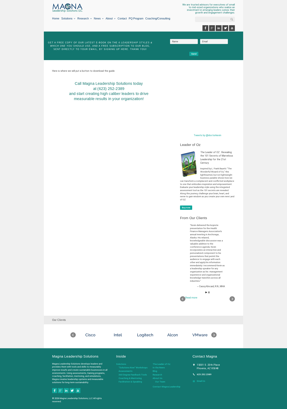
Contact (122, 18)
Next (232, 299)
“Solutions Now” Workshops (133, 367)
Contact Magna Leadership (166, 386)
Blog (155, 371)
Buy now (186, 207)
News (98, 18)
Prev (182, 299)
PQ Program (136, 18)
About (110, 18)
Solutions (67, 18)
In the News (159, 367)
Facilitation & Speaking (130, 381)
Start (206, 292)
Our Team (160, 381)
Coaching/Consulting (157, 18)
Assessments (125, 371)
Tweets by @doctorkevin (207, 135)
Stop (209, 292)
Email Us (201, 381)
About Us (157, 378)
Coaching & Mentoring (130, 378)
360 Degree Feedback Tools (133, 374)
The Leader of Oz (161, 364)
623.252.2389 (204, 374)
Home (55, 18)
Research (83, 18)
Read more (191, 297)
